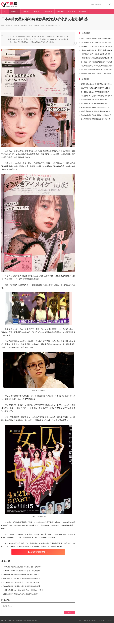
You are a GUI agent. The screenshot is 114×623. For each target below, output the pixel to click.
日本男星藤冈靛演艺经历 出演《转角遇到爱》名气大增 (22, 567)
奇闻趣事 (60, 11)
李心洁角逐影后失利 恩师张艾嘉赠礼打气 (95, 107)
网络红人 (37, 11)
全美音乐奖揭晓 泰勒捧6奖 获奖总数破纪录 (95, 111)
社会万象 (48, 11)
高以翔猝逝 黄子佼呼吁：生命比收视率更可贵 (96, 96)
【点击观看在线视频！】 (38, 552)
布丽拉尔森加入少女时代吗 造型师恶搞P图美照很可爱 (21, 578)
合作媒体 (101, 620)
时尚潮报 (82, 11)
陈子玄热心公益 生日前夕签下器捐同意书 (95, 92)
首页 (5, 11)
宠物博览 (71, 11)
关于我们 (78, 620)
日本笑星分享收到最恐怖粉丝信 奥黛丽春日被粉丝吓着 (22, 586)
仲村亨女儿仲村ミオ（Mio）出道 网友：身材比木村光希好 (23, 590)
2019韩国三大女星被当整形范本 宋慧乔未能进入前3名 (21, 571)
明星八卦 (14, 11)
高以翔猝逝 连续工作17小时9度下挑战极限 (95, 88)
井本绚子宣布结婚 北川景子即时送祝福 (94, 103)
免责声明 (109, 620)
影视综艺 (26, 11)
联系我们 (93, 620)
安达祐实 (24, 25)
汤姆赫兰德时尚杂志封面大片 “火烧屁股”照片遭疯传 (21, 594)
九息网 (11, 4)
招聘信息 (85, 620)
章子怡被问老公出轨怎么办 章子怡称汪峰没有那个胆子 (22, 582)
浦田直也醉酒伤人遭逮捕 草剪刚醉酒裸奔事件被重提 (21, 574)
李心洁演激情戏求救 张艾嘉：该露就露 (94, 100)
